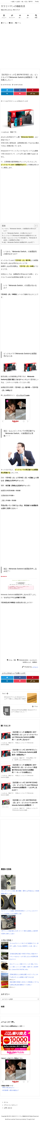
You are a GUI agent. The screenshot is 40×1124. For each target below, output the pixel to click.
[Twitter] (7, 90)
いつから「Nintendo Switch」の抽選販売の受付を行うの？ (19, 230)
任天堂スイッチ (27, 662)
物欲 (11, 23)
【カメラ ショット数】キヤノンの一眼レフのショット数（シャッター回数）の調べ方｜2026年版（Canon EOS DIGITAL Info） (23, 966)
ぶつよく (35, 667)
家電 (13, 1)
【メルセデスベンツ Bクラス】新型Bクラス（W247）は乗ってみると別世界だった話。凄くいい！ (23, 946)
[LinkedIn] (7, 93)
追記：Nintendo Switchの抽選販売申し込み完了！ (19, 242)
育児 (26, 1)
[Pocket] (20, 93)
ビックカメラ (33, 660)
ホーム (5, 23)
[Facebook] (20, 90)
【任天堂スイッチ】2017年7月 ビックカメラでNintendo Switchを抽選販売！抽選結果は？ (24, 752)
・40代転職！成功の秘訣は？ (10, 1090)
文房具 (17, 1)
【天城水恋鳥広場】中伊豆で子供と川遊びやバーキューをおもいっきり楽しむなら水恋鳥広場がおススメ (23, 956)
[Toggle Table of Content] (35, 225)
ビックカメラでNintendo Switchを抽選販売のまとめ (19, 235)
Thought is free (30, 1119)
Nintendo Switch (23, 660)
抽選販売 (34, 662)
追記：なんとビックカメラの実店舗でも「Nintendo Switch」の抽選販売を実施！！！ (20, 239)
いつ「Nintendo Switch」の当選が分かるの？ (17, 233)
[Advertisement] (20, 47)
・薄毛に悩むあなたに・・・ (10, 1087)
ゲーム (19, 23)
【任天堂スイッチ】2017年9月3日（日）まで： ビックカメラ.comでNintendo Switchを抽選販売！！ (24, 802)
